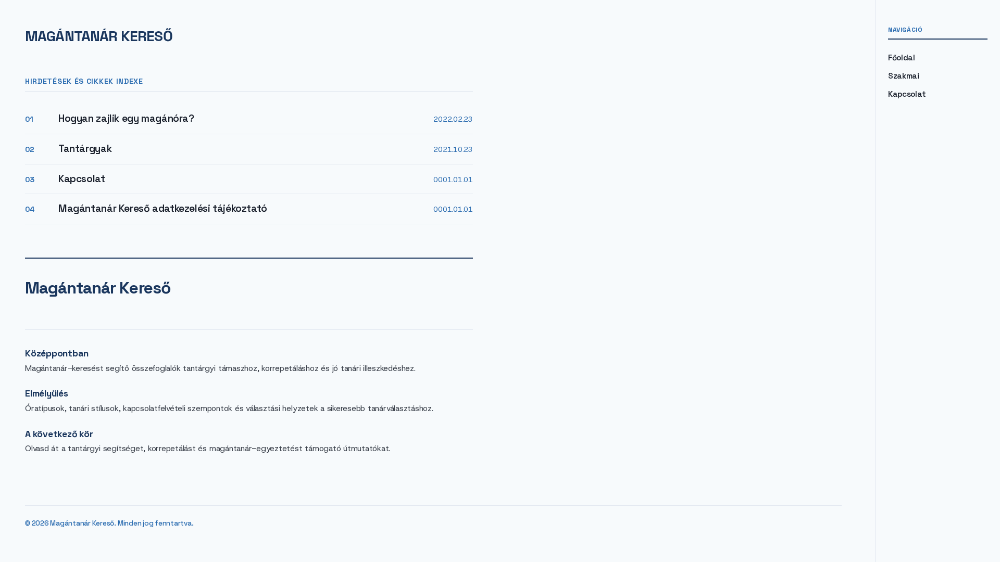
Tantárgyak (84, 148)
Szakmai (903, 76)
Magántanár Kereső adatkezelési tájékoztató (162, 208)
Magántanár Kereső (98, 36)
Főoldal (901, 57)
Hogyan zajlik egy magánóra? (126, 118)
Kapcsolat (81, 178)
